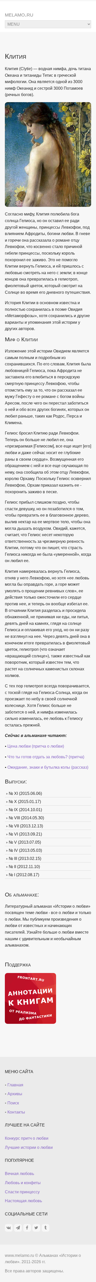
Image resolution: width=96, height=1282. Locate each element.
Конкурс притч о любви (26, 1138)
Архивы (14, 1094)
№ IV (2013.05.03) (25, 850)
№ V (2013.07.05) (25, 842)
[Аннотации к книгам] (30, 998)
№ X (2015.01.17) (25, 801)
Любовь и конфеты (23, 1183)
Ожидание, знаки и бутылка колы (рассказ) (47, 767)
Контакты (16, 1112)
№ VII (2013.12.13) (26, 826)
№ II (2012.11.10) (24, 866)
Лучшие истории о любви (29, 1147)
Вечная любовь (19, 1173)
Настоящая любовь (23, 1201)
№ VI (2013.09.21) (25, 834)
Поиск (13, 1103)
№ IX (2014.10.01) (25, 810)
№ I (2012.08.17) (24, 875)
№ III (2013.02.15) (25, 858)
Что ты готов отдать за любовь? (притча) (45, 757)
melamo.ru (19, 14)
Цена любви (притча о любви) (35, 746)
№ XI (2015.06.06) (25, 793)
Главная (15, 1085)
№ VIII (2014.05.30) (26, 818)
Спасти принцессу (22, 1192)
